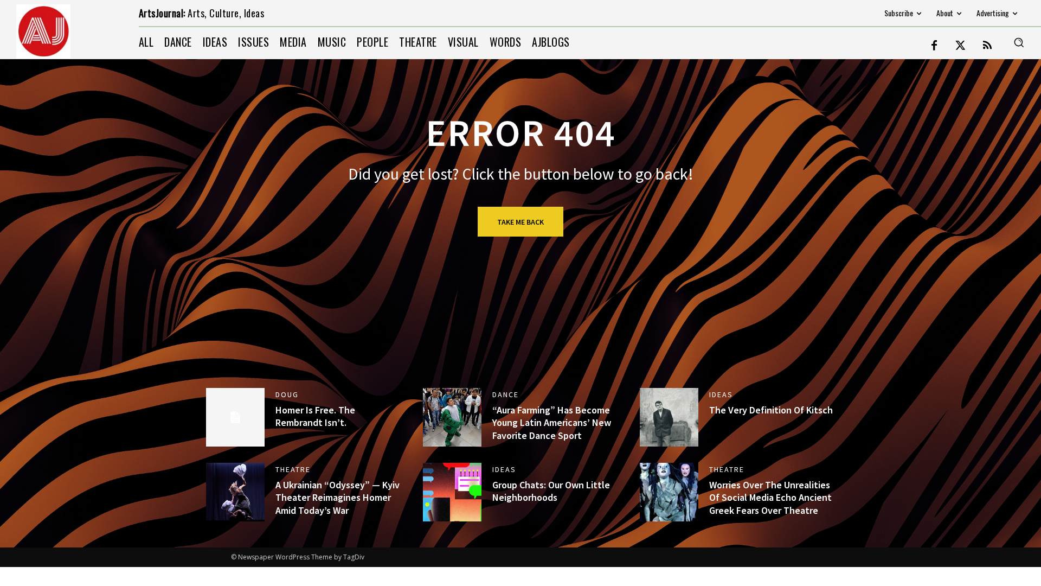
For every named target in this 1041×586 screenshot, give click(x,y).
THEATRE (293, 469)
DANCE (505, 394)
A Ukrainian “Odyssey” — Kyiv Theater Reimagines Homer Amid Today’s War (337, 498)
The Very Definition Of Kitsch (771, 410)
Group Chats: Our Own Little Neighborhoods (551, 491)
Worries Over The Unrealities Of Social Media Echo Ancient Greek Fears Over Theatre (770, 498)
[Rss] (987, 46)
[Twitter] (961, 46)
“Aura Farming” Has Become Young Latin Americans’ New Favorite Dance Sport (551, 423)
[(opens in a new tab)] (452, 417)
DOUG (287, 394)
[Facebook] (934, 46)
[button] (1018, 42)
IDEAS (721, 394)
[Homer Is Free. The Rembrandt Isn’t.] (235, 417)
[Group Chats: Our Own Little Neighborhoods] (452, 492)
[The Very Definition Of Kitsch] (669, 417)
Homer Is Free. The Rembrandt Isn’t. (315, 416)
